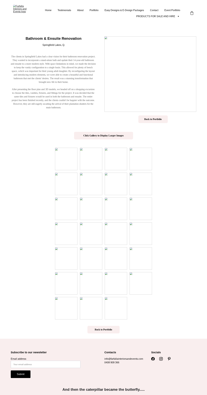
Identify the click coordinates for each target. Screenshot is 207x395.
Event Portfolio (172, 10)
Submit (20, 374)
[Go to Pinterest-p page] (169, 359)
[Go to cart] (192, 13)
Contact (154, 10)
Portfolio (94, 10)
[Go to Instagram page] (161, 359)
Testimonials (64, 10)
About (80, 10)
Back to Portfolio (153, 119)
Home (48, 10)
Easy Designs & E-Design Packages (124, 10)
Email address (18, 359)
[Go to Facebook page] (153, 359)
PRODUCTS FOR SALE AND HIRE (155, 16)
